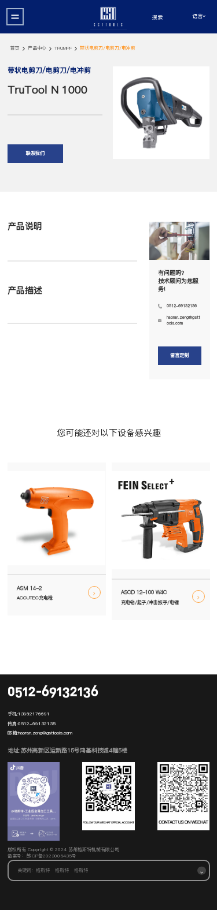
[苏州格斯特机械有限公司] (108, 16)
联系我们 (35, 153)
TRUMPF (63, 48)
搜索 (157, 17)
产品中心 (37, 48)
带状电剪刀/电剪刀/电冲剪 (107, 48)
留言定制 (179, 355)
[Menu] (15, 16)
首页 (15, 48)
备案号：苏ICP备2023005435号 (42, 856)
